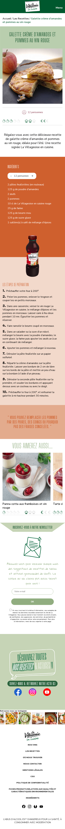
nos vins (32, 745)
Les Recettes (21, 18)
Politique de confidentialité (32, 624)
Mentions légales (33, 770)
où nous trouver (32, 757)
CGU (32, 776)
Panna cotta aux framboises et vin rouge (25, 506)
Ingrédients (32, 798)
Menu (59, 7)
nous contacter (32, 764)
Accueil (7, 18)
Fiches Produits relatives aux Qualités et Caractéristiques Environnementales (32, 790)
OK (32, 602)
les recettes (32, 751)
